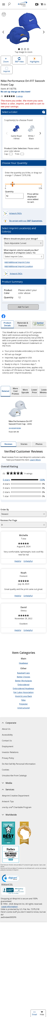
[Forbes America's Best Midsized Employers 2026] (10, 854)
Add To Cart (23, 307)
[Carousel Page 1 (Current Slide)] (19, 49)
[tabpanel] (23, 542)
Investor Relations (10, 753)
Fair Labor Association (23, 692)
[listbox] (24, 256)
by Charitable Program (16, 807)
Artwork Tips (8, 801)
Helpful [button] (17, 561)
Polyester (23, 704)
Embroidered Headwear (23, 688)
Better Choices (23, 676)
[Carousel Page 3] (25, 49)
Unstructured (23, 708)
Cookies (6, 770)
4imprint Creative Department (15, 795)
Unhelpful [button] (28, 561)
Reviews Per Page (8, 520)
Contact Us (7, 740)
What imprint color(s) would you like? (21, 251)
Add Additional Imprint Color (17, 262)
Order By (4, 509)
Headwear (23, 663)
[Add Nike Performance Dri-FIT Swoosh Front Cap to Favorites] (4, 14)
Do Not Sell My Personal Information (19, 765)
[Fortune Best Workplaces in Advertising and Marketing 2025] (8, 833)
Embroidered (23, 684)
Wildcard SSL (7, 885)
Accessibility (7, 734)
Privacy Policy (8, 759)
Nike (23, 700)
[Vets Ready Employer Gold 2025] (24, 833)
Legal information (9, 906)
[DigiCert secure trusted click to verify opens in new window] (11, 878)
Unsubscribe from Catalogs (14, 776)
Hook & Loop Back (23, 696)
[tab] (7, 324)
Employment (7, 746)
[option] (16, 132)
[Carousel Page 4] (28, 49)
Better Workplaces (23, 680)
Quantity (9, 191)
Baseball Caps (23, 673)
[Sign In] (37, 4)
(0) (43, 5)
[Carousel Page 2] (22, 49)
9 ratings (19, 96)
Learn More (35, 459)
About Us (6, 729)
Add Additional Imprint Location (18, 266)
